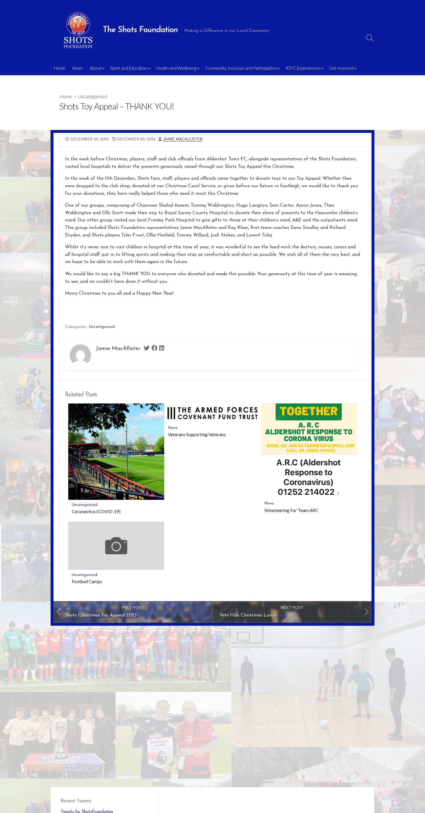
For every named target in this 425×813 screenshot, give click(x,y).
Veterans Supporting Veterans (197, 434)
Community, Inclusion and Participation (241, 68)
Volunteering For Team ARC (291, 510)
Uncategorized (84, 505)
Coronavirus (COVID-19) (96, 511)
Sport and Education (128, 68)
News (77, 68)
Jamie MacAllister (182, 139)
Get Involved (341, 68)
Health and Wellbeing (176, 68)
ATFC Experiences (303, 68)
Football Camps (87, 581)
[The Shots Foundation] (78, 30)
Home (59, 68)
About (95, 68)
